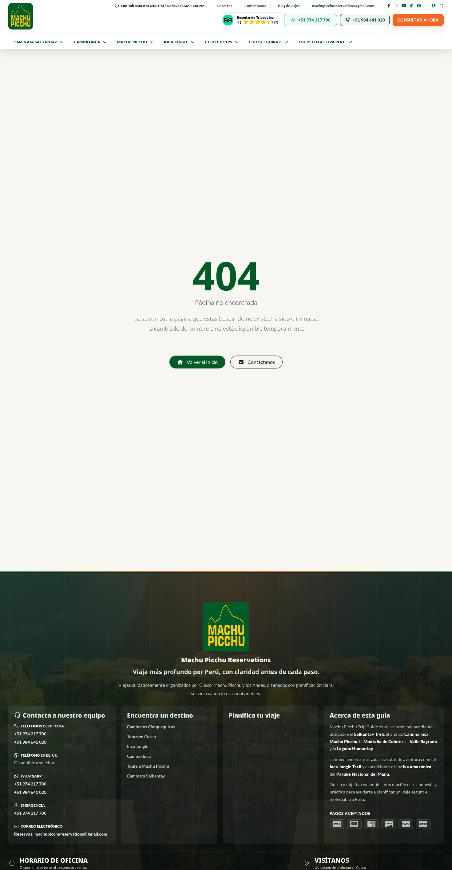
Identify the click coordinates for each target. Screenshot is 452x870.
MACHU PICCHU (132, 42)
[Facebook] (389, 6)
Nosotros (224, 6)
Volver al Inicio (202, 362)
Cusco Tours (218, 42)
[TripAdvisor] (426, 6)
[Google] (433, 6)
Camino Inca (87, 42)
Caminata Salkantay (35, 42)
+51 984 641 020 (30, 742)
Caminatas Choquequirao (151, 726)
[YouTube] (403, 6)
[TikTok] (411, 6)
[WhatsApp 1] (441, 6)
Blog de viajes (288, 6)
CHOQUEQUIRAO (265, 42)
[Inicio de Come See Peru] (20, 16)
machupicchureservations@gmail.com (343, 6)
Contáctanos (255, 6)
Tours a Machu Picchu (148, 766)
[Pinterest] (418, 6)
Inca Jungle (137, 746)
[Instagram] (396, 6)
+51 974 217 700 (30, 733)
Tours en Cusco (141, 736)
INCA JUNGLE (176, 42)
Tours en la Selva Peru (322, 42)
